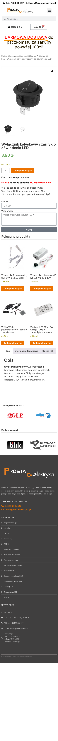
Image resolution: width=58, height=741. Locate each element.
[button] (49, 10)
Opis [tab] (8, 351)
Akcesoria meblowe (25, 56)
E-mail (4, 201)
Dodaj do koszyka (22, 170)
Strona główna (8, 56)
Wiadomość (7, 211)
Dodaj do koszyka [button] (13, 288)
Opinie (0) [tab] (47, 351)
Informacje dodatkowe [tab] (26, 351)
